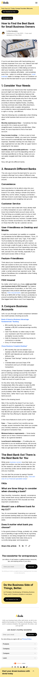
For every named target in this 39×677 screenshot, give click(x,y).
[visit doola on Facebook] (12, 667)
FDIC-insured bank (13, 293)
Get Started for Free (9, 11)
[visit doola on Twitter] (18, 667)
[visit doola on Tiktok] (27, 667)
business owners (15, 462)
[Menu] (36, 3)
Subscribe (31, 566)
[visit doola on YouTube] (24, 667)
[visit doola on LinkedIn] (21, 667)
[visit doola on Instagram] (15, 667)
